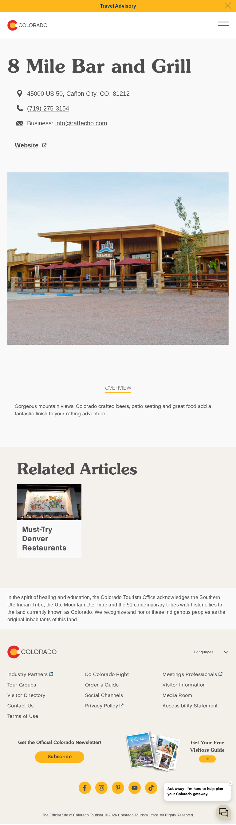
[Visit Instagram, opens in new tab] (101, 788)
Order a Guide (102, 685)
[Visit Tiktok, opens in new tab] (151, 788)
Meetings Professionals (190, 674)
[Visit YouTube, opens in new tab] (134, 788)
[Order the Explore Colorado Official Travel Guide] (207, 759)
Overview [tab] (118, 388)
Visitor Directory (26, 695)
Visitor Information (184, 685)
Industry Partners (27, 674)
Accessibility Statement (190, 706)
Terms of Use (22, 716)
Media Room (177, 695)
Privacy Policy (101, 706)
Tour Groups (21, 685)
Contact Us (20, 706)
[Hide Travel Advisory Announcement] (228, 5)
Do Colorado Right (107, 674)
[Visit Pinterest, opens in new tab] (118, 788)
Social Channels (104, 695)
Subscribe (60, 757)
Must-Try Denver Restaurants (44, 539)
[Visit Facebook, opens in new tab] (85, 788)
